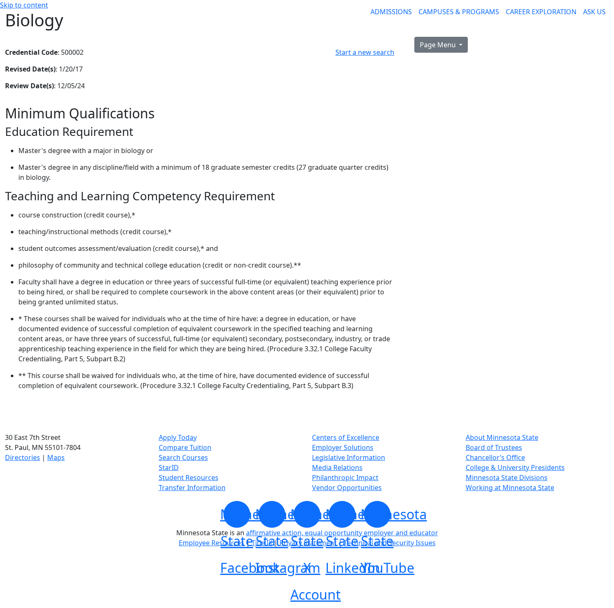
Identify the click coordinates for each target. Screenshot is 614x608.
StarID (169, 467)
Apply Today (178, 437)
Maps (56, 457)
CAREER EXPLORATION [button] (541, 11)
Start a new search (364, 52)
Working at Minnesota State (510, 487)
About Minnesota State (502, 437)
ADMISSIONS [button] (391, 11)
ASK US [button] (594, 11)
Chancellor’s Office (495, 457)
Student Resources (188, 477)
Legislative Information (348, 457)
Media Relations (337, 467)
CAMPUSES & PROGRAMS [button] (459, 11)
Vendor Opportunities (347, 487)
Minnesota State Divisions (507, 477)
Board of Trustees (494, 447)
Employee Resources (211, 542)
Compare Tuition (185, 447)
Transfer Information (192, 487)
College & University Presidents (515, 467)
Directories (22, 457)
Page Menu (438, 44)
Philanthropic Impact (345, 477)
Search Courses (183, 457)
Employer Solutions (342, 447)
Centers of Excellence (345, 437)
